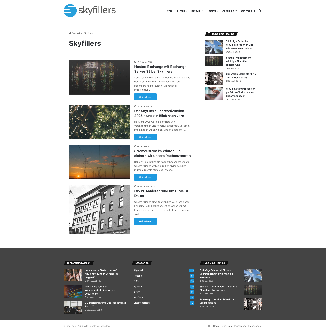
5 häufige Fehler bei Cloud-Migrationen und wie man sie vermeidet (239, 45)
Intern (137, 292)
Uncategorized (142, 302)
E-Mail (181, 10)
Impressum (240, 326)
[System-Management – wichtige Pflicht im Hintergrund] (214, 61)
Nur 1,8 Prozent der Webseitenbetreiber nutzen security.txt (100, 290)
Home (169, 10)
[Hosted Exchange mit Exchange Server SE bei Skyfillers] (99, 77)
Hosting (211, 10)
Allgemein (228, 10)
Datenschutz (254, 326)
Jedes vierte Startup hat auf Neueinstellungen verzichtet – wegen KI (102, 274)
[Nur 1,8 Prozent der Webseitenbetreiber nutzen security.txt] (73, 291)
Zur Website (248, 10)
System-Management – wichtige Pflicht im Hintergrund (239, 61)
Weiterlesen (145, 97)
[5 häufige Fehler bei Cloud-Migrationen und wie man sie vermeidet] (214, 47)
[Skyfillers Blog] (93, 10)
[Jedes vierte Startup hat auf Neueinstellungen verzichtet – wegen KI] (73, 275)
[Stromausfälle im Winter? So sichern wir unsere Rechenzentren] (99, 162)
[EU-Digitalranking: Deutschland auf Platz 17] (73, 307)
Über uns (227, 326)
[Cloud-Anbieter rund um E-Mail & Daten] (99, 209)
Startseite (76, 33)
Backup (195, 10)
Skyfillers (138, 297)
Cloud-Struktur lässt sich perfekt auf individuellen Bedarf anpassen (240, 92)
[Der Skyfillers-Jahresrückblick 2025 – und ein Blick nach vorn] (99, 122)
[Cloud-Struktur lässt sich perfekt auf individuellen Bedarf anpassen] (214, 93)
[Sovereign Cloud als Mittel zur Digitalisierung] (214, 78)
